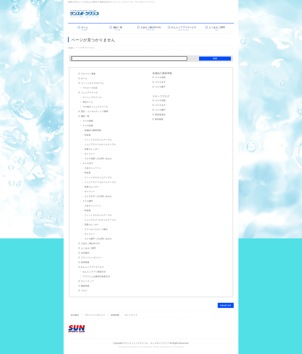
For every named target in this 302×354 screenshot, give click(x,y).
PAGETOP (225, 305)
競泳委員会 (160, 114)
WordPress (135, 347)
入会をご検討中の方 (90, 243)
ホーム (84, 78)
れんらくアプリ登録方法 (94, 272)
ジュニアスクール (89, 92)
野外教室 (159, 119)
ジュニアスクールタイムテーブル (100, 144)
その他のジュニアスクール (95, 106)
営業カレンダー (91, 149)
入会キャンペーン (92, 168)
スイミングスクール (92, 97)
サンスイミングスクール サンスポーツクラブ (147, 343)
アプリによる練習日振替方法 (96, 276)
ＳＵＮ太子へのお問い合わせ (98, 196)
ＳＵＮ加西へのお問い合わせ (98, 158)
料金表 (87, 135)
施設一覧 (85, 116)
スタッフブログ (161, 96)
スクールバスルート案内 (95, 229)
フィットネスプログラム (92, 83)
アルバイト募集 (88, 73)
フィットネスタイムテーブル (98, 139)
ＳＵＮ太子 (88, 163)
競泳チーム (88, 102)
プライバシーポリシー (91, 257)
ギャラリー (89, 154)
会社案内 (85, 253)
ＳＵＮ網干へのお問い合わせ (98, 239)
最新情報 (85, 286)
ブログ (84, 290)
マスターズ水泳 (90, 88)
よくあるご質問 (88, 248)
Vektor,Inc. (167, 347)
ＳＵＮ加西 (88, 125)
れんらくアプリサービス (92, 267)
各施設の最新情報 (92, 130)
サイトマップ (87, 281)
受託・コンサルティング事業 (94, 111)
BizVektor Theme (151, 347)
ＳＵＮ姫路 (88, 121)
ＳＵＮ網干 (88, 201)
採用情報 (85, 262)
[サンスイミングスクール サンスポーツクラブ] (84, 15)
